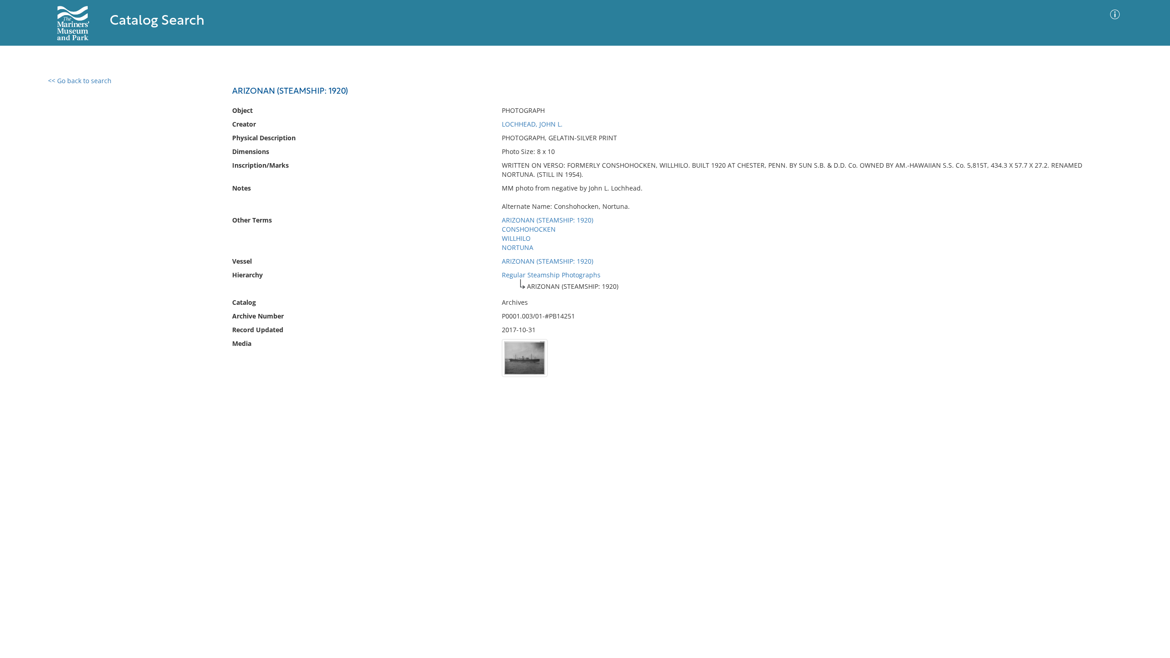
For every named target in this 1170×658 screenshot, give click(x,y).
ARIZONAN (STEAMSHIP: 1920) (547, 220)
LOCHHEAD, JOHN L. (532, 124)
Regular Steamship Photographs (551, 275)
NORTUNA (517, 247)
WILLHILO (516, 238)
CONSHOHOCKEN (529, 229)
